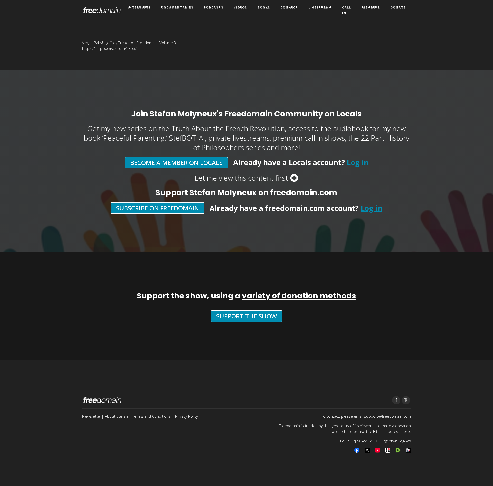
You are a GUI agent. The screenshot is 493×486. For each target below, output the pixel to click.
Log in (357, 162)
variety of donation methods (299, 295)
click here (344, 431)
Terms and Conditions (151, 416)
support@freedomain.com (387, 416)
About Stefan (116, 416)
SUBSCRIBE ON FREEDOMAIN (157, 208)
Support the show (246, 316)
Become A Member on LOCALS (176, 162)
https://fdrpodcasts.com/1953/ (109, 48)
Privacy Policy (186, 416)
